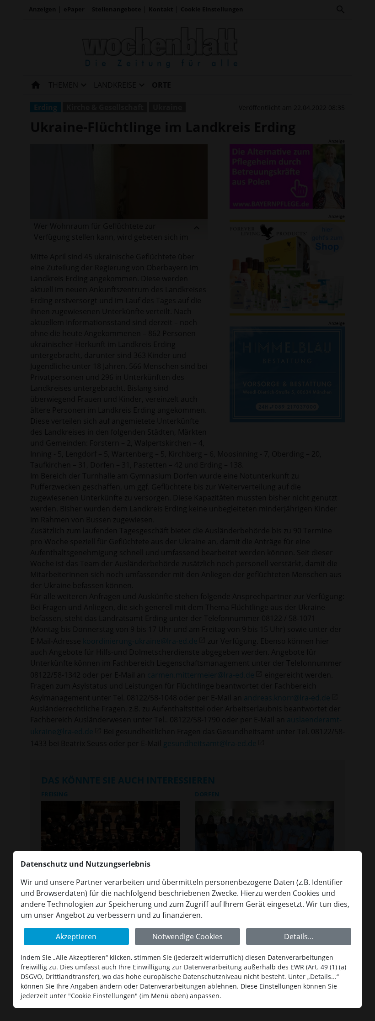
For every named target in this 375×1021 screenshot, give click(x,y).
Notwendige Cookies (187, 937)
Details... (298, 937)
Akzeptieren (76, 937)
